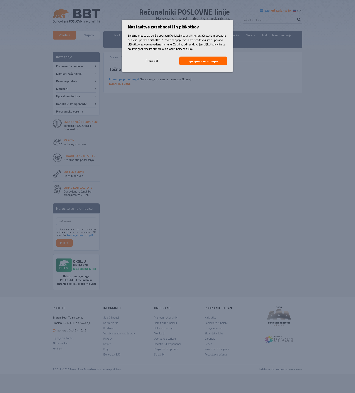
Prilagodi (152, 60)
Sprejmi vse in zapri (203, 61)
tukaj (189, 49)
